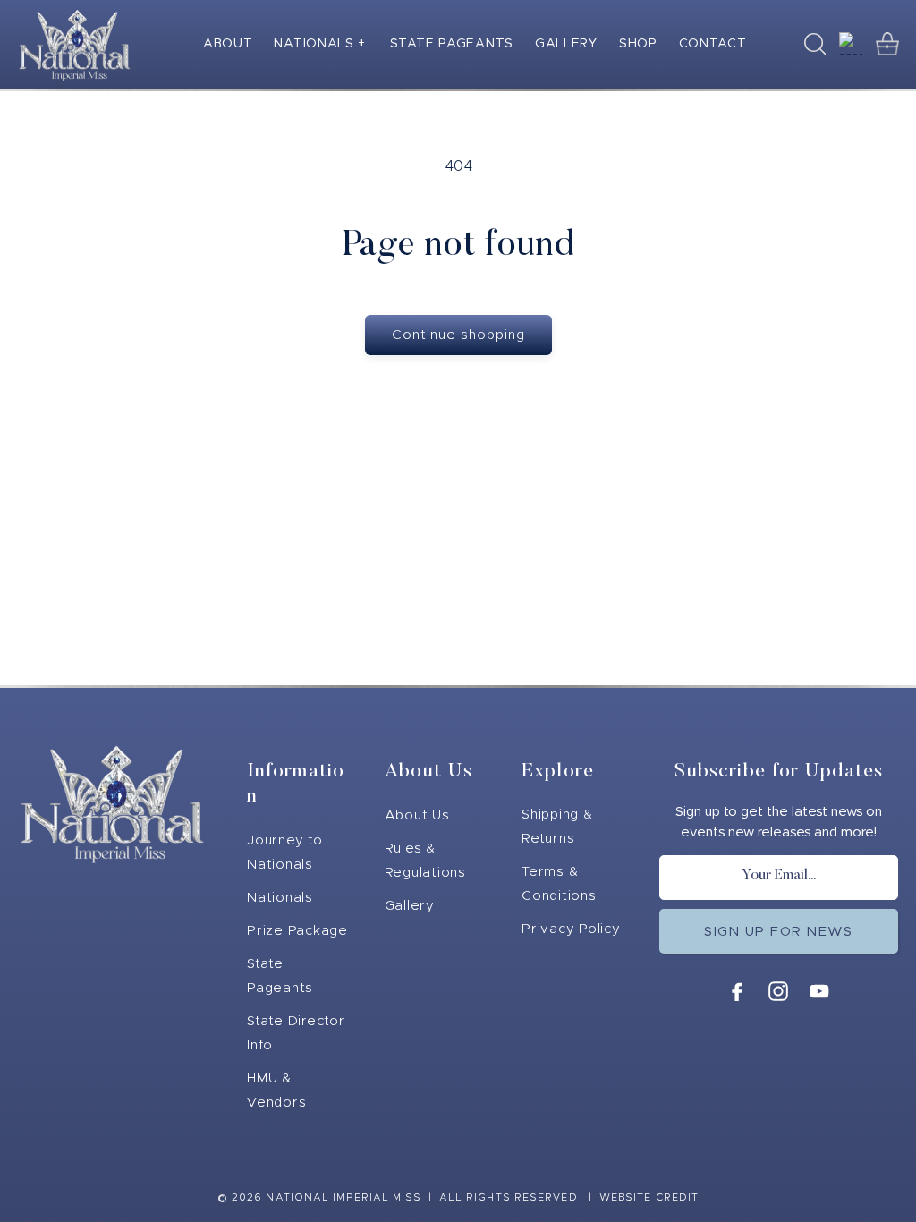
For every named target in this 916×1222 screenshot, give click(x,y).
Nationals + (320, 44)
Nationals (280, 897)
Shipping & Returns (557, 826)
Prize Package (297, 931)
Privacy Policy (571, 929)
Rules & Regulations (425, 860)
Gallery (410, 905)
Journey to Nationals (285, 852)
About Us (417, 815)
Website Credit (649, 1197)
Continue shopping (458, 335)
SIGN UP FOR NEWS (778, 931)
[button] (321, 44)
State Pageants (280, 976)
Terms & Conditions (559, 884)
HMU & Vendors (276, 1090)
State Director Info (296, 1033)
